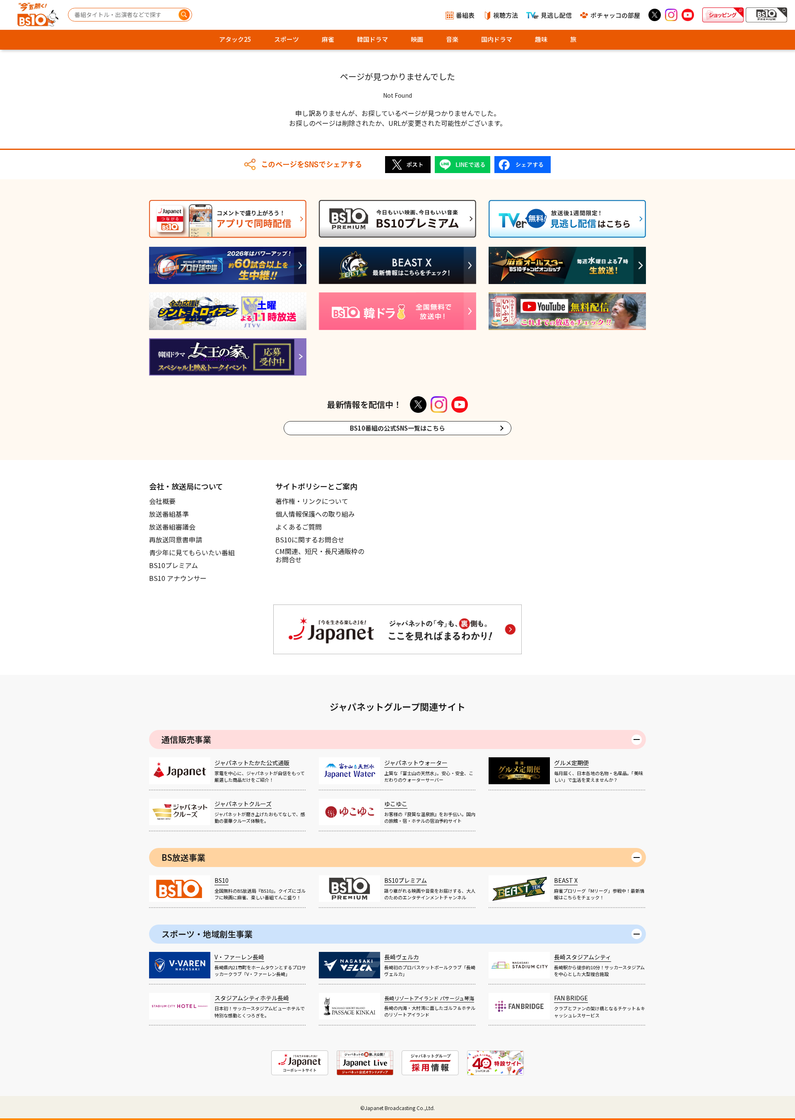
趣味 (541, 39)
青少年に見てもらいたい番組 (192, 552)
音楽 (452, 39)
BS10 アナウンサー (178, 578)
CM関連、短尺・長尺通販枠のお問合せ (319, 555)
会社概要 (162, 501)
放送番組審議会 (172, 527)
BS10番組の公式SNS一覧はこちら (397, 428)
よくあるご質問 (298, 527)
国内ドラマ (496, 39)
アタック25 (235, 39)
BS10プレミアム (173, 565)
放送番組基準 (169, 514)
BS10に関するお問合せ (309, 539)
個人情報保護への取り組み (315, 514)
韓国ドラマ (372, 39)
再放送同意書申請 (175, 539)
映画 (417, 39)
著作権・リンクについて (311, 501)
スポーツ (286, 39)
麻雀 (328, 39)
